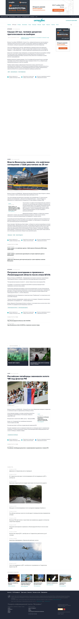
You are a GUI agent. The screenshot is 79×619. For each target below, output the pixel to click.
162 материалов (62, 585)
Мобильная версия (4, 16)
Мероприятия (44, 592)
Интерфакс (39, 20)
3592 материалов (24, 586)
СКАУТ (9, 610)
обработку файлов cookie (57, 599)
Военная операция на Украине (21, 87)
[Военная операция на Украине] (14, 581)
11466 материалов (11, 585)
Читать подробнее (14, 209)
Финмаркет (32, 16)
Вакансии (29, 592)
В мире (19, 24)
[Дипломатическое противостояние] (39, 581)
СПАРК (9, 608)
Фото (57, 24)
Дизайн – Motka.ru (61, 614)
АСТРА (9, 612)
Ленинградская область (12, 307)
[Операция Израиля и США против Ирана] (26, 581)
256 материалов (37, 585)
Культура (34, 24)
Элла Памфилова (21, 71)
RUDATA (29, 610)
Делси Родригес (19, 235)
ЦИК (9, 71)
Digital (43, 24)
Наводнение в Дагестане (62, 583)
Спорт (29, 24)
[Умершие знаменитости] (52, 581)
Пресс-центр (24, 592)
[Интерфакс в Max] (36, 614)
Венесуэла (10, 235)
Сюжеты (53, 24)
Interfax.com (19, 16)
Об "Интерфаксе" (12, 16)
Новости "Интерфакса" (32, 608)
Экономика (24, 24)
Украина (17, 118)
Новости (48, 24)
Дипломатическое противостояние (38, 583)
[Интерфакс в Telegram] (31, 614)
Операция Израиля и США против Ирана (26, 584)
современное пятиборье (13, 434)
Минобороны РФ (11, 118)
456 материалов (50, 584)
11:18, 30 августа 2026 (14, 373)
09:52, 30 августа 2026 (15, 159)
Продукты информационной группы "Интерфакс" (25, 604)
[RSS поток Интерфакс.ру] (34, 614)
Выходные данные (61, 613)
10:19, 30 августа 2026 (32, 87)
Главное (9, 24)
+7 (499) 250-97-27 (47, 601)
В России (14, 24)
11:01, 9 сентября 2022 (16, 29)
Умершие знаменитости (52, 583)
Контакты (9, 592)
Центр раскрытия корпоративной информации (36, 611)
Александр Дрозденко (23, 307)
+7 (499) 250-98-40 (39, 601)
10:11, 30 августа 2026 (16, 269)
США (14, 235)
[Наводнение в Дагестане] (65, 581)
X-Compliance (10, 609)
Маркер (9, 611)
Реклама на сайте (36, 592)
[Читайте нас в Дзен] (29, 614)
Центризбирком (14, 71)
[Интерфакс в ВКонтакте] (32, 614)
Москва (39, 24)
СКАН (29, 609)
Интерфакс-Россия (25, 16)
